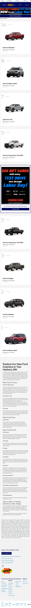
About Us (25, 581)
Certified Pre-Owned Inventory (4, 590)
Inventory (4, 579)
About (25, 579)
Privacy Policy (6, 604)
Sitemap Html (18, 604)
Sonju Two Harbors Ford (3, 604)
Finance (18, 579)
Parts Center (11, 595)
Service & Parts (11, 579)
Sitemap (14, 604)
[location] (30, 1)
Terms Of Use (10, 604)
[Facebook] (2, 566)
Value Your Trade (15, 209)
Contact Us (7, 553)
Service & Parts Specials (10, 588)
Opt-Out (25, 604)
